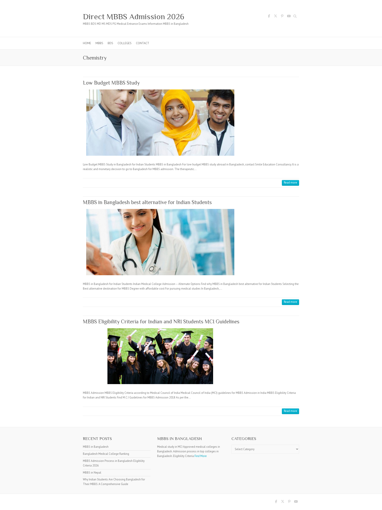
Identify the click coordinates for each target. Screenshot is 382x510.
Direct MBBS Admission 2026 (133, 16)
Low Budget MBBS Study (111, 83)
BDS (110, 43)
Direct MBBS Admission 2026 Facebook (268, 16)
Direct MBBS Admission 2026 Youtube (288, 16)
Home (87, 43)
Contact (142, 43)
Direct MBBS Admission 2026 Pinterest (282, 16)
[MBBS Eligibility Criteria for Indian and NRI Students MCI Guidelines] (160, 356)
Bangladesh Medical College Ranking (106, 454)
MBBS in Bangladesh (96, 447)
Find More (201, 456)
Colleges (125, 43)
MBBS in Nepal (92, 472)
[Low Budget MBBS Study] (160, 122)
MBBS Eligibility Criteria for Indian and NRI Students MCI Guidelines (161, 321)
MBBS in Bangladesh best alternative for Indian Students (147, 202)
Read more (290, 182)
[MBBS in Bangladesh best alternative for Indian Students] (160, 242)
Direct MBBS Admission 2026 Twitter (275, 16)
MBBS (99, 43)
